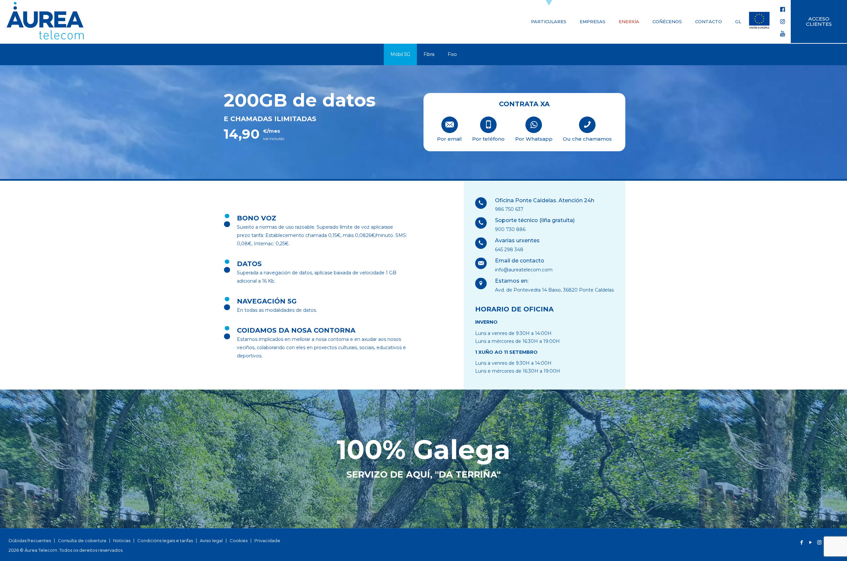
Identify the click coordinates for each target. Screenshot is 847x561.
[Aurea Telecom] (45, 21)
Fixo (452, 54)
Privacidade (267, 540)
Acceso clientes (819, 21)
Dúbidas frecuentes (30, 540)
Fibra (429, 54)
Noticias (121, 540)
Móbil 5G (400, 54)
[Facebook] (801, 542)
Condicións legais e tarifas (165, 540)
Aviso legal (211, 540)
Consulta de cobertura (82, 540)
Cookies (238, 540)
